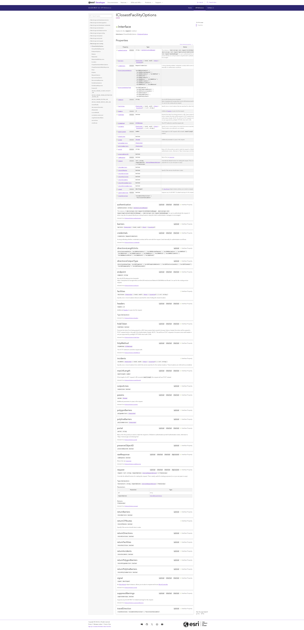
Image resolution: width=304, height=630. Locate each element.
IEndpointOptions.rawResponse (133, 464)
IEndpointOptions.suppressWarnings (134, 603)
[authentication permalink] (132, 204)
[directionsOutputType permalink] (139, 261)
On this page (199, 22)
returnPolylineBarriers (125, 186)
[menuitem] (190, 8)
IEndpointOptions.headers (131, 318)
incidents (121, 126)
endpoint (120, 99)
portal (120, 149)
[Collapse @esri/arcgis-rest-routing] (89, 43)
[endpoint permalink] (127, 272)
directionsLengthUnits (125, 70)
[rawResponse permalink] (130, 454)
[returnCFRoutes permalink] (133, 520)
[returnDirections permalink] (134, 533)
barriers (120, 60)
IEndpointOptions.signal (131, 588)
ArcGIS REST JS (94, 8)
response (171, 157)
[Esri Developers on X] (152, 624)
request (120, 161)
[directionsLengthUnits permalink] (139, 248)
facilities (121, 106)
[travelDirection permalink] (132, 608)
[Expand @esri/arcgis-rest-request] (89, 41)
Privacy (90, 624)
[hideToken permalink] (128, 323)
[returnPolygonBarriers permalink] (138, 560)
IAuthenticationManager (148, 50)
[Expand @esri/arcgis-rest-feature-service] (89, 30)
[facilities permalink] (126, 291)
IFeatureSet (139, 60)
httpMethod (121, 123)
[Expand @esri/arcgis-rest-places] (89, 36)
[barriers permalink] (125, 224)
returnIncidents (123, 179)
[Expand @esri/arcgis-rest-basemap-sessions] (89, 20)
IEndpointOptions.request (131, 506)
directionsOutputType (124, 87)
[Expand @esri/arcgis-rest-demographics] (89, 22)
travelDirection (123, 196)
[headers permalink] (126, 303)
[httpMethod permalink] (130, 343)
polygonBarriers (123, 143)
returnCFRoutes (122, 170)
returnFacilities (123, 176)
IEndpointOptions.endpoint (132, 286)
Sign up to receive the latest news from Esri (99, 627)
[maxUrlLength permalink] (131, 370)
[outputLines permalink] (130, 386)
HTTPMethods (139, 123)
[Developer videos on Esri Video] (157, 624)
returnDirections (123, 173)
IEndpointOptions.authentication (133, 218)
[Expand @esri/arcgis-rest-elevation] (89, 28)
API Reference (106, 8)
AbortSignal (166, 189)
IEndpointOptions (142, 34)
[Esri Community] (142, 624)
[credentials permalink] (128, 233)
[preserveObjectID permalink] (135, 445)
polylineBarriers (123, 146)
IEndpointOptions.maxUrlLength (133, 380)
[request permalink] (125, 469)
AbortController (163, 584)
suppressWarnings (123, 192)
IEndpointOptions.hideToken (132, 337)
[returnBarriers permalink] (131, 512)
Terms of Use (107, 624)
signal (120, 189)
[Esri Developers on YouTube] (162, 624)
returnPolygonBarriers (125, 183)
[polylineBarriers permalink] (133, 419)
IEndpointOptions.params (131, 405)
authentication (122, 50)
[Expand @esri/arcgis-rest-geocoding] (89, 33)
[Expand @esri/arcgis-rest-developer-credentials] (89, 25)
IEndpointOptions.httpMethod (132, 353)
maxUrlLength (122, 131)
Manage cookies (98, 624)
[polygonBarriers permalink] (133, 410)
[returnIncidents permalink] (133, 551)
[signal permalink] (124, 578)
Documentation (113, 2)
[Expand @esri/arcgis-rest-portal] (89, 38)
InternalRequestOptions (153, 162)
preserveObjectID (123, 154)
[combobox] (101, 16)
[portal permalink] (124, 428)
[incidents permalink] (127, 358)
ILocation (139, 62)
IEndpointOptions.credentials (132, 243)
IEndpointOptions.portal (131, 440)
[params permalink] (125, 395)
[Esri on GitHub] (147, 624)
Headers (169, 111)
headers (120, 111)
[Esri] (195, 624)
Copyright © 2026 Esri (94, 622)
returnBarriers (122, 167)
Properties (200, 25)
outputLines (121, 136)
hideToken (121, 114)
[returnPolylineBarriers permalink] (138, 569)
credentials (121, 66)
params (120, 139)
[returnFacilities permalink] (132, 542)
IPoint (156, 60)
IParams (138, 139)
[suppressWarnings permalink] (135, 593)
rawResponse (121, 157)
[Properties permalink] (129, 40)
